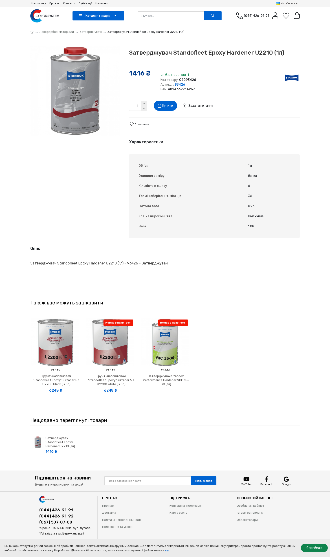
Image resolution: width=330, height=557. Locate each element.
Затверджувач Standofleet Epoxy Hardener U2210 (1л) (60, 442)
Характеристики (146, 142)
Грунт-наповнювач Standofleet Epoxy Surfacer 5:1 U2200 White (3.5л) (111, 380)
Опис (35, 248)
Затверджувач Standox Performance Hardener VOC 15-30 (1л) (166, 380)
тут (167, 550)
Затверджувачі (91, 31)
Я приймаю (314, 548)
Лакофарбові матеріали (57, 31)
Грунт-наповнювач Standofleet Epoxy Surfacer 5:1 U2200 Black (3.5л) (56, 380)
